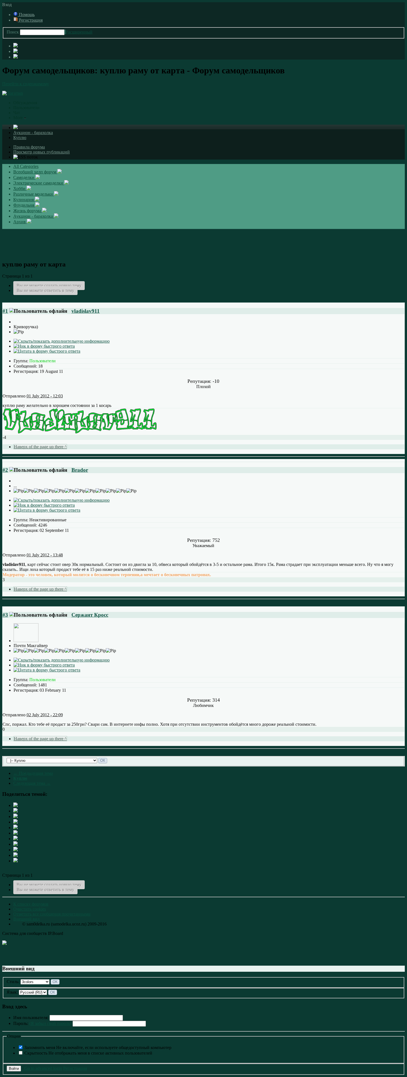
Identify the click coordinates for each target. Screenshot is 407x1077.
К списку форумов (30, 904)
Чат (16, 112)
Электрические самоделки (38, 183)
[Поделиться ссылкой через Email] (15, 849)
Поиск (13, 32)
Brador (79, 470)
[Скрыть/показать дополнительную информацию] (62, 341)
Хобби (20, 188)
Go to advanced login (42, 1068)
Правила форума (29, 147)
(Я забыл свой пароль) (50, 1023)
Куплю (19, 137)
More (18, 117)
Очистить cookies (29, 909)
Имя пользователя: (30, 1017)
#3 (5, 615)
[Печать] (15, 855)
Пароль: (42, 1023)
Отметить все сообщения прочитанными (52, 914)
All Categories (25, 166)
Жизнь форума (27, 210)
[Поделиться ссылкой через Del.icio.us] (15, 827)
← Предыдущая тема (33, 773)
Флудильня (24, 205)
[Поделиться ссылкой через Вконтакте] (15, 833)
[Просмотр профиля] (26, 640)
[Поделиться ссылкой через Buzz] (15, 822)
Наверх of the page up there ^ (40, 446)
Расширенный (79, 32)
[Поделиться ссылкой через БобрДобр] (15, 844)
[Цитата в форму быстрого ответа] (47, 351)
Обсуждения (25, 102)
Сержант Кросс (89, 615)
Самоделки (24, 177)
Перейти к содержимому (25, 83)
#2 (5, 470)
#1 (5, 311)
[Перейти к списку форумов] (12, 93)
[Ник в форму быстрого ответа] (44, 346)
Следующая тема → (32, 783)
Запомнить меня (97, 1047)
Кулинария (24, 199)
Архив (20, 221)
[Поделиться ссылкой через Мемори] (15, 838)
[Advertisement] (203, 241)
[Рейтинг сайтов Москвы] (4, 943)
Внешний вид (26, 919)
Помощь (26, 14)
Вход (8, 4)
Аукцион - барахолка (33, 132)
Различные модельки (33, 194)
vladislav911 (85, 311)
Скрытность (88, 1053)
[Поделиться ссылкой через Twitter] (15, 805)
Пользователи (26, 107)
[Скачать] (15, 860)
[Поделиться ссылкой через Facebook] (15, 811)
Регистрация (30, 20)
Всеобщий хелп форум (35, 172)
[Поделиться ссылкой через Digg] (15, 816)
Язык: (12, 992)
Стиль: (13, 981)
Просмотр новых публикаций (41, 152)
